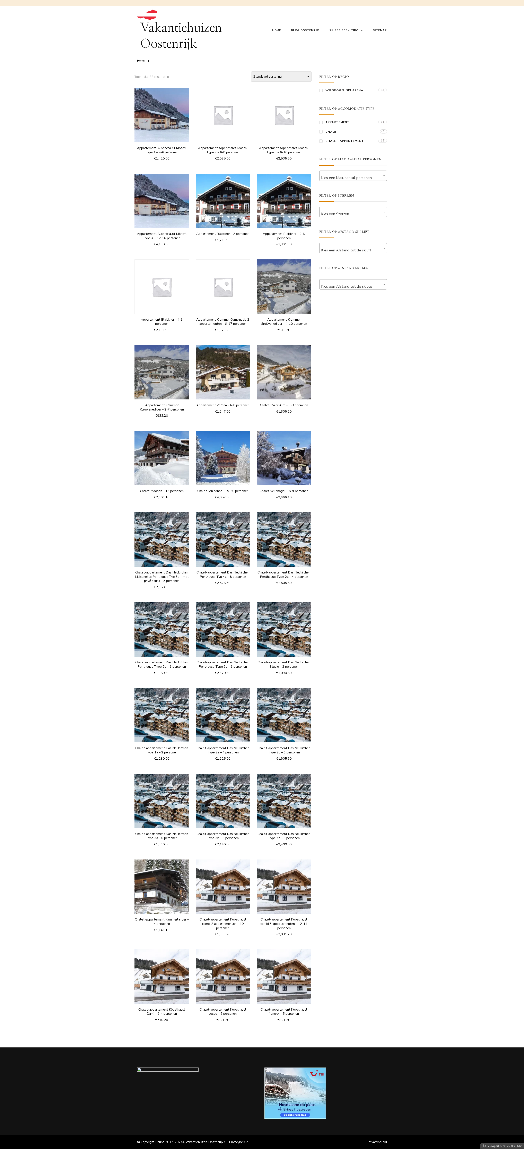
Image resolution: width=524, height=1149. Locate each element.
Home (276, 30)
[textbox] (353, 178)
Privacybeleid (238, 1142)
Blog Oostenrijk (305, 30)
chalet (332, 132)
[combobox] (353, 176)
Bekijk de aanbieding (162, 116)
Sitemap (380, 30)
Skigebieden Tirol (344, 30)
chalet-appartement (344, 141)
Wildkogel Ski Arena (344, 90)
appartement (337, 122)
